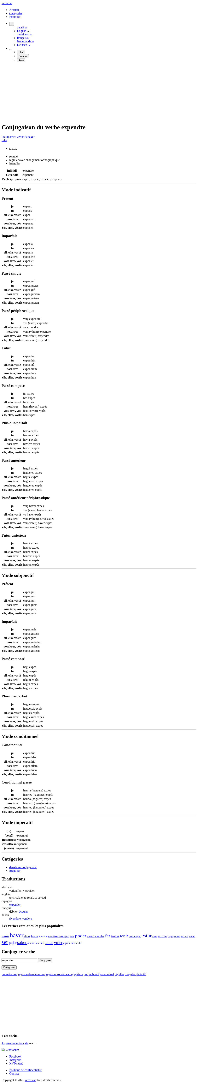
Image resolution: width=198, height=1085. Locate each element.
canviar (99, 936)
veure (43, 936)
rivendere (15, 918)
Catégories (15, 13)
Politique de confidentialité (25, 1070)
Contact (14, 1073)
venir (5, 936)
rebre (72, 936)
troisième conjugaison (69, 974)
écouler (23, 911)
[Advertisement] (99, 92)
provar (184, 936)
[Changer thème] (10, 49)
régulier (119, 974)
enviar (74, 943)
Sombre (23, 56)
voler (58, 942)
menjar (64, 936)
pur (86, 974)
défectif (141, 974)
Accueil (14, 9)
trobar (115, 936)
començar (135, 936)
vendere (27, 918)
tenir (124, 935)
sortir (177, 936)
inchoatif (94, 974)
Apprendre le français (15, 1043)
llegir (170, 936)
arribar (162, 936)
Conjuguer (45, 960)
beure (34, 936)
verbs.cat (7, 3)
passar (91, 936)
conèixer (53, 936)
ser (5, 942)
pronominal (107, 974)
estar (147, 936)
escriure (40, 943)
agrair (66, 943)
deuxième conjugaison (23, 867)
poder (80, 935)
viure (154, 936)
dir (80, 943)
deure (27, 936)
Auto (21, 60)
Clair (21, 52)
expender (14, 904)
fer (107, 935)
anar (49, 942)
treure (192, 936)
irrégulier (14, 870)
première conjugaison (15, 974)
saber (22, 942)
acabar (31, 943)
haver (17, 935)
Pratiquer (14, 16)
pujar (12, 943)
